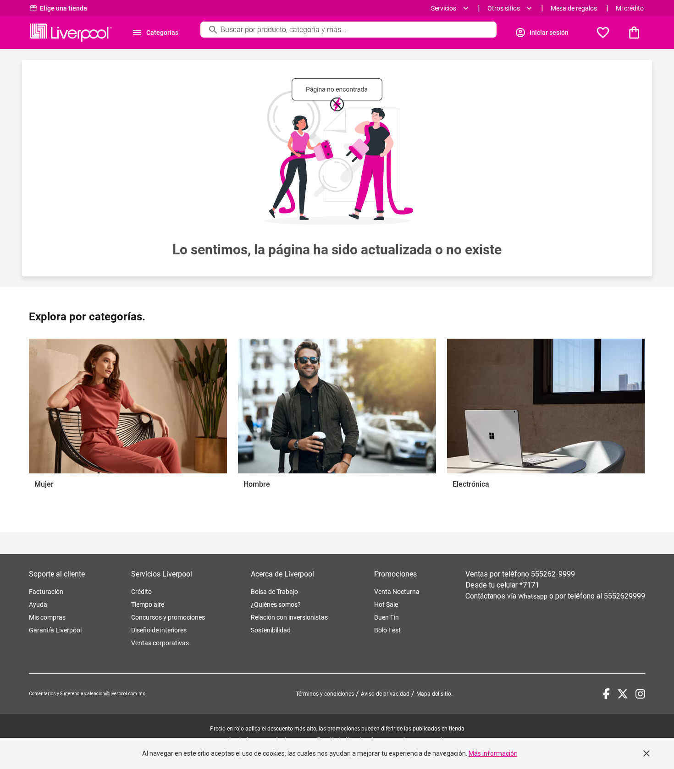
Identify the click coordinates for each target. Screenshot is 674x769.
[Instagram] (640, 693)
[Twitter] (622, 693)
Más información (493, 753)
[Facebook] (606, 693)
